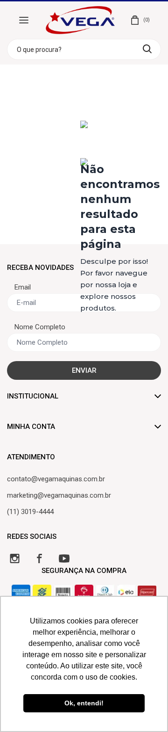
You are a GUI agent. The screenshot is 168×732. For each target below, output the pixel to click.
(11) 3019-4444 (30, 511)
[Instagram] (14, 558)
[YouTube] (64, 558)
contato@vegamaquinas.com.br (56, 479)
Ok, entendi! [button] (84, 703)
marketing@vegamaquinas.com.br (59, 495)
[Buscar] (147, 48)
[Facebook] (39, 558)
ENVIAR (84, 370)
